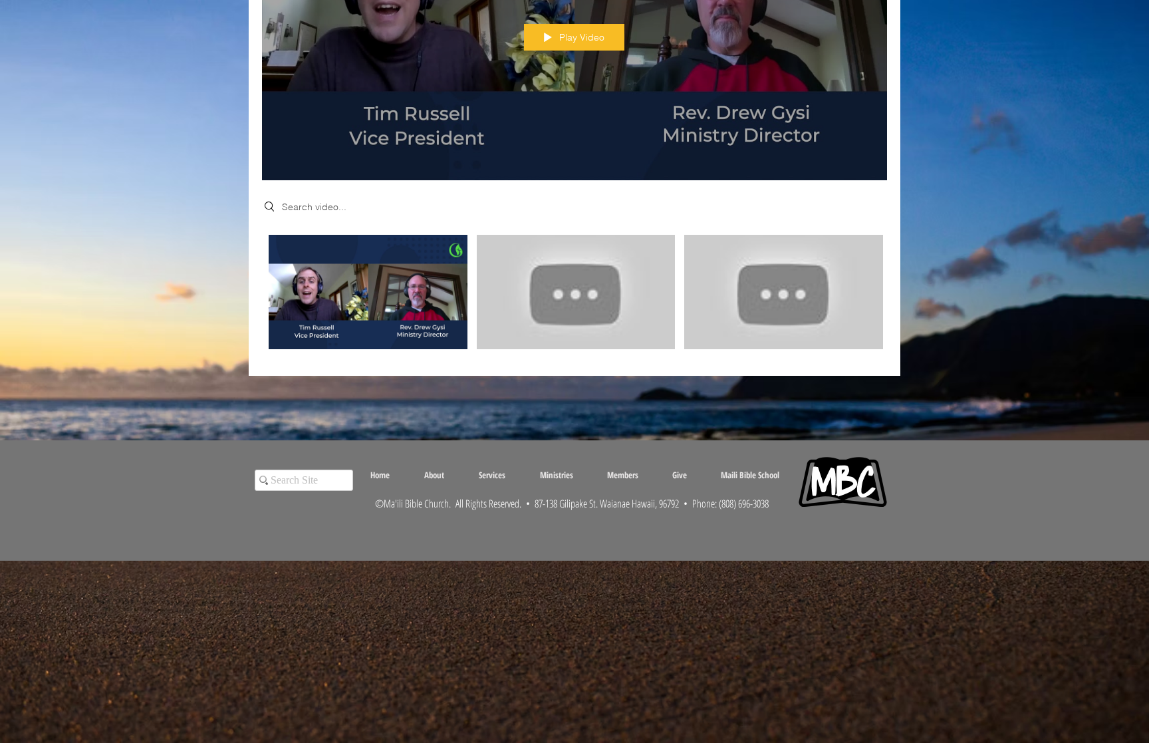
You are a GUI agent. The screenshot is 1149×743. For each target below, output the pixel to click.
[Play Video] (368, 292)
